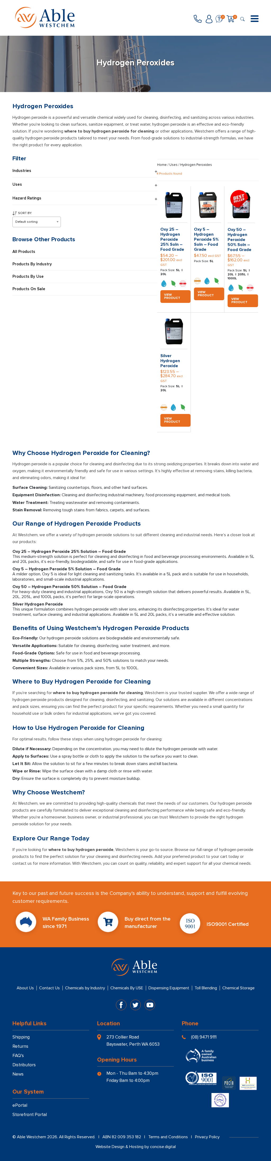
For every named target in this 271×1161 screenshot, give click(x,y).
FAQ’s (18, 1055)
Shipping (21, 1037)
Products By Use (28, 277)
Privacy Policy (207, 1137)
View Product (172, 296)
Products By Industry (32, 264)
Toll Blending (206, 988)
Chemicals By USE (126, 988)
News (18, 1074)
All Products (23, 252)
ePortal (19, 1105)
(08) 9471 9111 (203, 1037)
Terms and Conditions (168, 1137)
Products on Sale (28, 289)
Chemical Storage (238, 988)
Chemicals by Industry (85, 988)
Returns (20, 1046)
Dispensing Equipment (168, 988)
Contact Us (49, 988)
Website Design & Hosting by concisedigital (136, 1146)
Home (162, 165)
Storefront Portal (29, 1114)
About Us (25, 988)
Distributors (24, 1065)
